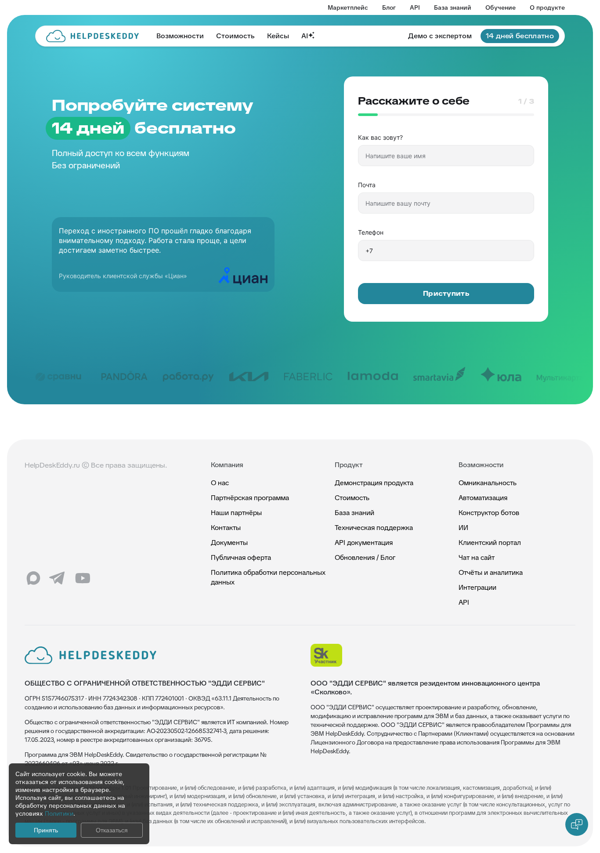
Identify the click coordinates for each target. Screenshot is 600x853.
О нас (220, 482)
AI (304, 35)
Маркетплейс (348, 7)
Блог (389, 7)
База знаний (452, 7)
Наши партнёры (236, 512)
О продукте (547, 7)
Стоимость (235, 35)
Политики (59, 813)
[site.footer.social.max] (33, 578)
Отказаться (112, 830)
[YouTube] (82, 578)
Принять (46, 830)
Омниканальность (488, 482)
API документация (364, 542)
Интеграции (477, 587)
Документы (229, 542)
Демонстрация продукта (374, 482)
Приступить (446, 293)
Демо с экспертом (440, 35)
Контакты (226, 527)
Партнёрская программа (250, 497)
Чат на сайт (477, 557)
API (415, 7)
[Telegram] (58, 578)
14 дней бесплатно (520, 35)
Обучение (500, 7)
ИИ (463, 527)
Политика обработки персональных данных (268, 577)
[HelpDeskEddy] (92, 36)
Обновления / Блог (365, 557)
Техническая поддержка (374, 527)
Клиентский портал (490, 542)
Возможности (180, 35)
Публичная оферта (241, 557)
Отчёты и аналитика (491, 572)
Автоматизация (483, 497)
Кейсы (278, 35)
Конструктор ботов (489, 512)
